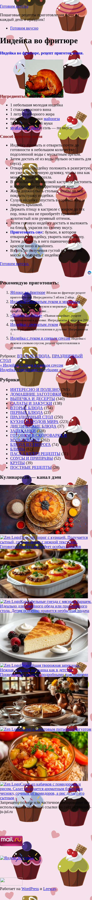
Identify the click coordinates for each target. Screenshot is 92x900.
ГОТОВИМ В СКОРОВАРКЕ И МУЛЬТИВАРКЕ (38, 437)
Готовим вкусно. (14, 264)
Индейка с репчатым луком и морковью (45, 301)
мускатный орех (24, 128)
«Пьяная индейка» (26, 315)
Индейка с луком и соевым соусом (40, 338)
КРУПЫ (17, 463)
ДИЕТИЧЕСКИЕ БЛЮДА (33, 426)
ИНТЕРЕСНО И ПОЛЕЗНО (35, 389)
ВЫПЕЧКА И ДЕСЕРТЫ (32, 399)
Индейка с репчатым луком (34, 324)
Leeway (49, 889)
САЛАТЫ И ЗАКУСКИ (31, 403)
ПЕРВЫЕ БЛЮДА (26, 412)
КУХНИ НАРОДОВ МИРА (34, 421)
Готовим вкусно (14, 6)
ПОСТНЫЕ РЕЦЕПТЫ (31, 467)
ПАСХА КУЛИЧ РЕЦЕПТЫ (35, 454)
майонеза (52, 119)
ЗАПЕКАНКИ (23, 431)
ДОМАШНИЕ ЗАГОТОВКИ (35, 394)
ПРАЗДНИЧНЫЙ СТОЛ (31, 417)
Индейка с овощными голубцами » (30, 370)
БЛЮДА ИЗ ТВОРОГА (30, 444)
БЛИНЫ (17, 449)
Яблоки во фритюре (27, 292)
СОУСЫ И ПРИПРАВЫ (31, 458)
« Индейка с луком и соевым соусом (31, 365)
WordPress (30, 889)
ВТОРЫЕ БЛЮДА (33, 356)
